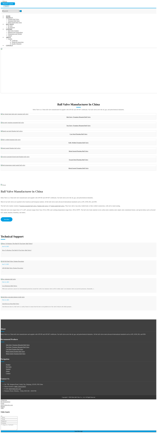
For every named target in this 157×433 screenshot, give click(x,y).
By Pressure (11, 27)
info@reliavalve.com (15, 389)
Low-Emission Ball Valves (9, 286)
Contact (9, 45)
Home (8, 16)
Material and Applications (15, 32)
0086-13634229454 (20, 386)
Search (6, 6)
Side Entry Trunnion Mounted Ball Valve (78, 117)
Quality (10, 39)
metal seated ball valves (57, 206)
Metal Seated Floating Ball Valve (78, 151)
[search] (21, 11)
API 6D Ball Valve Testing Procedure (12, 268)
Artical (10, 35)
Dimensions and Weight (15, 34)
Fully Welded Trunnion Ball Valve (78, 142)
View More (6, 219)
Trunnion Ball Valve (14, 21)
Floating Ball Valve (13, 19)
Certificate (15, 40)
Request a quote (8, 3)
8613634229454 (5, 402)
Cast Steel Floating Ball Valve (78, 134)
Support (9, 29)
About (8, 37)
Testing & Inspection (18, 42)
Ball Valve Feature (13, 30)
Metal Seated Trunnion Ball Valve (78, 168)
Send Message (78, 431)
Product (9, 17)
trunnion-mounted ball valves (28, 206)
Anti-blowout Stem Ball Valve (10, 303)
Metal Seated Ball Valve (15, 22)
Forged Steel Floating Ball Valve (78, 159)
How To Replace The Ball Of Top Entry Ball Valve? (16, 250)
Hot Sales (10, 24)
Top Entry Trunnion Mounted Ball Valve (78, 125)
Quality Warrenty (17, 44)
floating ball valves (42, 206)
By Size (10, 26)
